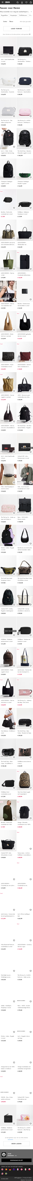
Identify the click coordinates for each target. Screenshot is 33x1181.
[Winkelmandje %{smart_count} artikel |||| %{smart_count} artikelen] (31, 2)
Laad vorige (16, 29)
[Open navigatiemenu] (2, 2)
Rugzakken (4, 15)
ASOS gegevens (18, 1177)
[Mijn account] (22, 2)
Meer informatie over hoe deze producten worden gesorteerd (16, 34)
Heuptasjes (13, 15)
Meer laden (17, 1144)
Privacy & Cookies (27, 1177)
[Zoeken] (17, 2)
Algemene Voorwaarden (26, 1179)
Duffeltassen (23, 15)
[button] (2, 1169)
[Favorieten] (26, 2)
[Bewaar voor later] (14, 55)
